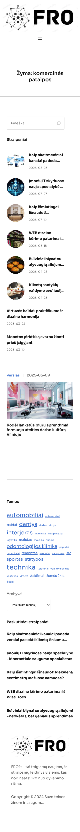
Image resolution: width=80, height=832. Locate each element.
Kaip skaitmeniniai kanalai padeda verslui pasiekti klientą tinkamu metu (46, 158)
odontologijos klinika (32, 546)
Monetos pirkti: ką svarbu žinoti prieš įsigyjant (35, 339)
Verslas (13, 375)
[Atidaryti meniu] (40, 38)
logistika (12, 540)
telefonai (43, 568)
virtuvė (24, 576)
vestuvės (12, 576)
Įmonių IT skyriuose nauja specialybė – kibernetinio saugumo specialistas (46, 184)
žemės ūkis (55, 575)
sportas (15, 559)
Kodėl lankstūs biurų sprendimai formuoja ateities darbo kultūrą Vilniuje (37, 430)
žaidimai (37, 575)
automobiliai (25, 515)
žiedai (10, 581)
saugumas (58, 553)
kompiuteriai (55, 533)
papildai (64, 547)
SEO (68, 553)
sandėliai (45, 553)
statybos (34, 559)
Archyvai (14, 593)
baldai (12, 525)
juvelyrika (40, 533)
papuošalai (13, 553)
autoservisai (52, 516)
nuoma (50, 540)
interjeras (20, 532)
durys (52, 525)
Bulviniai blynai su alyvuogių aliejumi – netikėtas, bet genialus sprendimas (45, 262)
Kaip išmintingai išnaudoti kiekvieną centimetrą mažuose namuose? (44, 210)
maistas (25, 539)
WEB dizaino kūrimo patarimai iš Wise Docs (46, 236)
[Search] (58, 123)
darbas (43, 525)
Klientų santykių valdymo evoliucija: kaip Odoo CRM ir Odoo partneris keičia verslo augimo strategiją (46, 288)
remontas (30, 553)
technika (21, 567)
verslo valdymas (59, 568)
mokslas (39, 540)
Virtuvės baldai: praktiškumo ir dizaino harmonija (35, 314)
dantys (28, 524)
